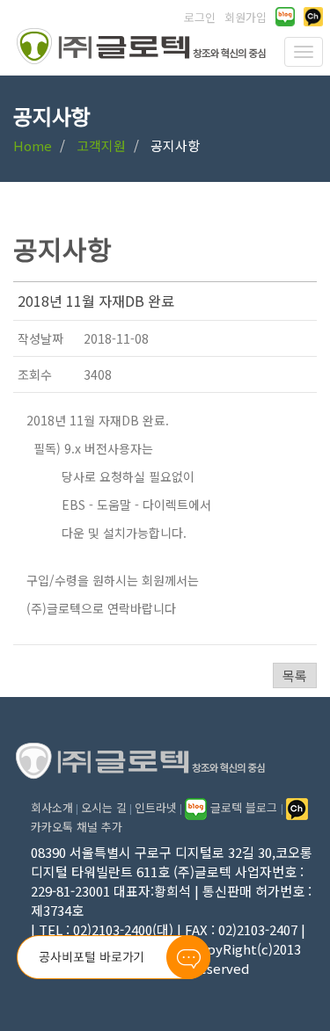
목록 (294, 675)
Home (32, 145)
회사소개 (52, 807)
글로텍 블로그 (244, 807)
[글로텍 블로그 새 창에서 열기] (285, 16)
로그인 (200, 17)
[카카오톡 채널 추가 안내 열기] (313, 16)
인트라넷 (156, 807)
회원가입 (245, 17)
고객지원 (101, 145)
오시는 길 (104, 807)
